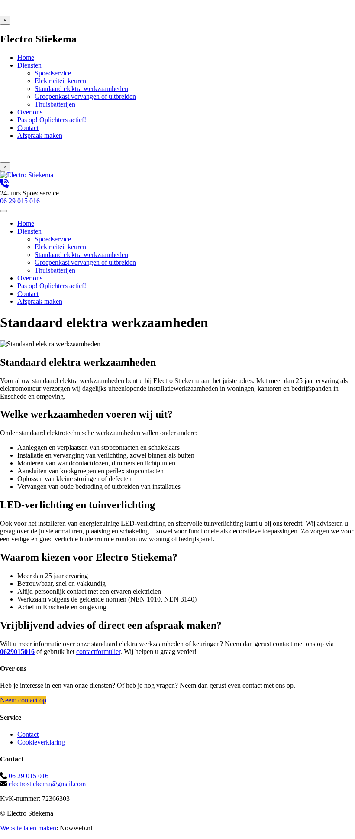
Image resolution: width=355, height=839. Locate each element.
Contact (28, 734)
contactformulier (98, 651)
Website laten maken (28, 828)
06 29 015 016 (28, 776)
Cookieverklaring (41, 742)
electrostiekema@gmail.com (47, 783)
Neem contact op (23, 700)
